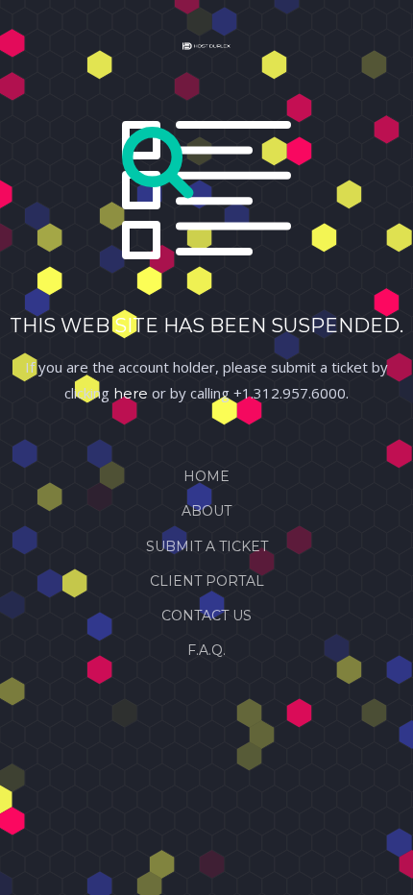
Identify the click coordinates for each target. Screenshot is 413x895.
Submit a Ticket (207, 546)
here (130, 393)
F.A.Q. (206, 650)
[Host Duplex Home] (206, 50)
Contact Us (206, 615)
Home (206, 476)
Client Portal (207, 581)
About (206, 511)
